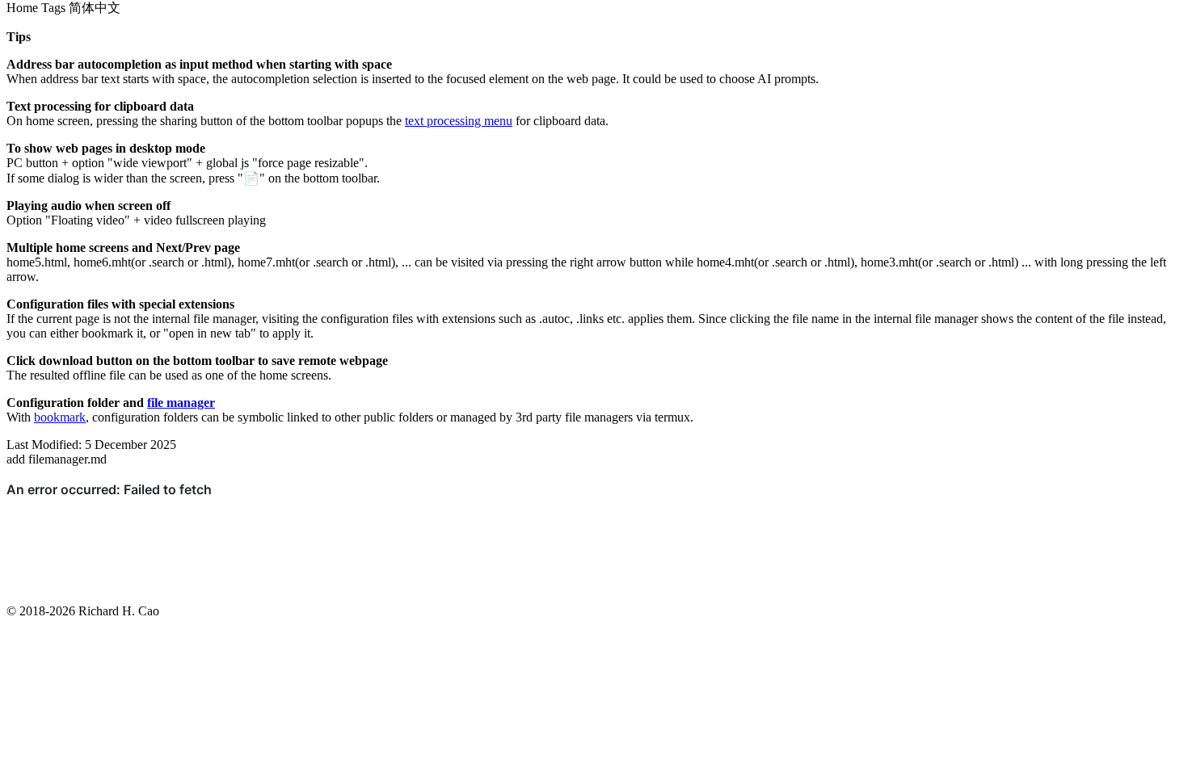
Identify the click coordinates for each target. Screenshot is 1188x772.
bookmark (60, 417)
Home (22, 8)
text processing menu (458, 121)
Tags (53, 8)
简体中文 (94, 8)
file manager (181, 402)
